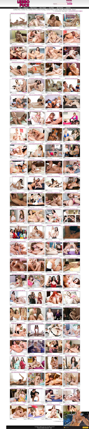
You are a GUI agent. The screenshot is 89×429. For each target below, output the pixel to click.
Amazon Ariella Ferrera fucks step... (54, 225)
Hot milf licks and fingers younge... (36, 78)
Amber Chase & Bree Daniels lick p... (18, 29)
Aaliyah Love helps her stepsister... (54, 404)
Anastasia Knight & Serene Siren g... (18, 127)
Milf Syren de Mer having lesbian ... (18, 209)
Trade (51, 427)
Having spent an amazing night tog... (18, 290)
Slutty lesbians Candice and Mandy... (18, 143)
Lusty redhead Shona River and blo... (18, 372)
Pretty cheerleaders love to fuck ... (71, 13)
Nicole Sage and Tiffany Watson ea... (54, 339)
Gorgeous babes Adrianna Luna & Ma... (36, 404)
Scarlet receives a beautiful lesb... (53, 176)
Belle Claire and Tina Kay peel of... (36, 225)
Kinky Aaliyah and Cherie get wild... (18, 404)
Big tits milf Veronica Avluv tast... (18, 339)
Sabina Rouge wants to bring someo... (53, 143)
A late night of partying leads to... (18, 176)
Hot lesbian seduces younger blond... (54, 388)
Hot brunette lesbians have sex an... (54, 13)
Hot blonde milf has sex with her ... (36, 241)
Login (67, 2)
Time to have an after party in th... (53, 127)
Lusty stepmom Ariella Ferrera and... (36, 323)
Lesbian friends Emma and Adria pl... (71, 143)
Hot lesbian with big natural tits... (36, 306)
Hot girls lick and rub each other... (18, 62)
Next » (81, 11)
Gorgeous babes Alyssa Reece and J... (36, 257)
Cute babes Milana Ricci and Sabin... (71, 404)
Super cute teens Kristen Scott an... (72, 192)
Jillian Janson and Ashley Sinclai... (71, 78)
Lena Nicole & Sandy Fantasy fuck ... (71, 372)
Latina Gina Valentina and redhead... (72, 94)
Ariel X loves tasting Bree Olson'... (71, 306)
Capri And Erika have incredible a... (18, 192)
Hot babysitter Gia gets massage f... (36, 388)
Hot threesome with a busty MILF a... (54, 274)
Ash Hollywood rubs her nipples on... (71, 62)
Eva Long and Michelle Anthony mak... (71, 45)
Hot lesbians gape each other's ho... (72, 274)
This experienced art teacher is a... (18, 45)
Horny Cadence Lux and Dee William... (71, 111)
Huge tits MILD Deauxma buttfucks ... (36, 160)
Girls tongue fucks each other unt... (18, 257)
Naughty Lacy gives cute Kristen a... (18, 323)
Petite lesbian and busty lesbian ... (53, 111)
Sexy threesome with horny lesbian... (36, 192)
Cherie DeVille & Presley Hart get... (54, 94)
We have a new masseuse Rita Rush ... (18, 13)
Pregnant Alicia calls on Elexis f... (36, 29)
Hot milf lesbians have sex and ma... (71, 257)
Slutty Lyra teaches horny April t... (36, 111)
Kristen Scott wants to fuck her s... (36, 290)
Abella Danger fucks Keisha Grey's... (36, 45)
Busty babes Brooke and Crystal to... (54, 209)
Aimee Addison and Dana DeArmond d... (36, 13)
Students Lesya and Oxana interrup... (54, 372)
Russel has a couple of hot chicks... (54, 78)
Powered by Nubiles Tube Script (43, 427)
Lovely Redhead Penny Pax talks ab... (36, 143)
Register (70, 2)
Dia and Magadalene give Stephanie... (71, 160)
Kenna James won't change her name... (18, 388)
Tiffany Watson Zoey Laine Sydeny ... (36, 339)
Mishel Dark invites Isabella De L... (36, 176)
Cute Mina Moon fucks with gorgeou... (36, 209)
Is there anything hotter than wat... (36, 274)
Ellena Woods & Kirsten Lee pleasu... (36, 372)
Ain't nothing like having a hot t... (18, 78)
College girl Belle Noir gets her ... (18, 274)
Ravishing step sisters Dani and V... (36, 355)
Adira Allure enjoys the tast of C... (53, 29)
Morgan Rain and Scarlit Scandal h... (18, 160)
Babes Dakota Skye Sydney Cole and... (18, 241)
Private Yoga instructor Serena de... (72, 241)
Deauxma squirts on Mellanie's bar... (54, 192)
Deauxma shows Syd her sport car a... (18, 94)
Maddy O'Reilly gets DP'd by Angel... (18, 355)
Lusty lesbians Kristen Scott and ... (71, 323)
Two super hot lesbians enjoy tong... (54, 290)
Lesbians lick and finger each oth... (71, 388)
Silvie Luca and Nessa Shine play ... (36, 94)
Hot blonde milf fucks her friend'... (18, 111)
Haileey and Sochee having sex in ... (71, 225)
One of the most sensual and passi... (54, 45)
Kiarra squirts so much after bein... (54, 257)
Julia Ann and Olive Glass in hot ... (53, 355)
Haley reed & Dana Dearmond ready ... (53, 323)
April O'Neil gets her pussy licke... (71, 355)
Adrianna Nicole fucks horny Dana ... (71, 339)
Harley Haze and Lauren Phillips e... (72, 29)
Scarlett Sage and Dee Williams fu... (54, 306)
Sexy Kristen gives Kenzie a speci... (71, 209)
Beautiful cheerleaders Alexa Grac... (54, 62)
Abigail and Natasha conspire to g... (18, 306)
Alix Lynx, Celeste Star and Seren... (72, 127)
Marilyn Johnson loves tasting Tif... (36, 127)
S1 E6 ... (18, 225)
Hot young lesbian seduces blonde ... (54, 241)
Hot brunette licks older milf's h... (53, 160)
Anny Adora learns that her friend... (71, 176)
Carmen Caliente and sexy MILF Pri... (36, 62)
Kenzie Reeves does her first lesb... (72, 290)
